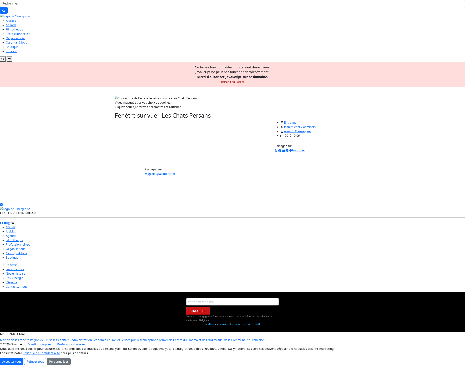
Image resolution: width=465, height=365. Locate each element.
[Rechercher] (4, 10)
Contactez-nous (16, 287)
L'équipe (11, 282)
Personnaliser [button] (58, 362)
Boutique (12, 47)
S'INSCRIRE (198, 311)
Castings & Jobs (16, 42)
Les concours (15, 269)
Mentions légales (39, 344)
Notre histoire (15, 274)
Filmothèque (14, 29)
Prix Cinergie (14, 278)
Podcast (11, 51)
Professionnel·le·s (18, 34)
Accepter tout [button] (11, 362)
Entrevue (290, 123)
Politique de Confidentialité (41, 353)
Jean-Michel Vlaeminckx (300, 127)
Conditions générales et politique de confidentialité (232, 324)
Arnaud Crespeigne (297, 131)
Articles (11, 21)
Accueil (10, 227)
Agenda (11, 25)
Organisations (15, 38)
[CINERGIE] (15, 16)
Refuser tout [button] (35, 362)
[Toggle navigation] (3, 59)
